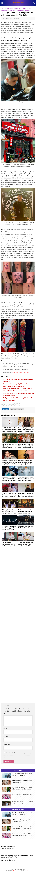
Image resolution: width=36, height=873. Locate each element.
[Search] (34, 3)
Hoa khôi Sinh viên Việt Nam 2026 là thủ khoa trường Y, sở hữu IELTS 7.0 (22, 795)
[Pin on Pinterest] (15, 404)
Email (5, 736)
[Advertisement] (18, 625)
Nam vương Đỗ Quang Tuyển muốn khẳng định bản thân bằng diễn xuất (22, 788)
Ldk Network (30, 870)
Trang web (6, 744)
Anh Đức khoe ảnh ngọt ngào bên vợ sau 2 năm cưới (22, 781)
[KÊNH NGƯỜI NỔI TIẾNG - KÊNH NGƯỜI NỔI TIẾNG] (18, 2)
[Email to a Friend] (12, 404)
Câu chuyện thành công (14, 8)
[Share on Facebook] (5, 404)
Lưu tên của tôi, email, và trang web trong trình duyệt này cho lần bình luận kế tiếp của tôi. (17, 755)
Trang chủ (4, 8)
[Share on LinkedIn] (18, 404)
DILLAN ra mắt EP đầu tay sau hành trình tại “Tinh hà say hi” (22, 774)
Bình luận (6, 714)
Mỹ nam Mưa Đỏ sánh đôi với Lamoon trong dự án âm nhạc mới (22, 802)
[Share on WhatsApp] (2, 404)
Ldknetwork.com (16, 870)
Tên (5, 728)
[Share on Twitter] (9, 404)
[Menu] (2, 3)
